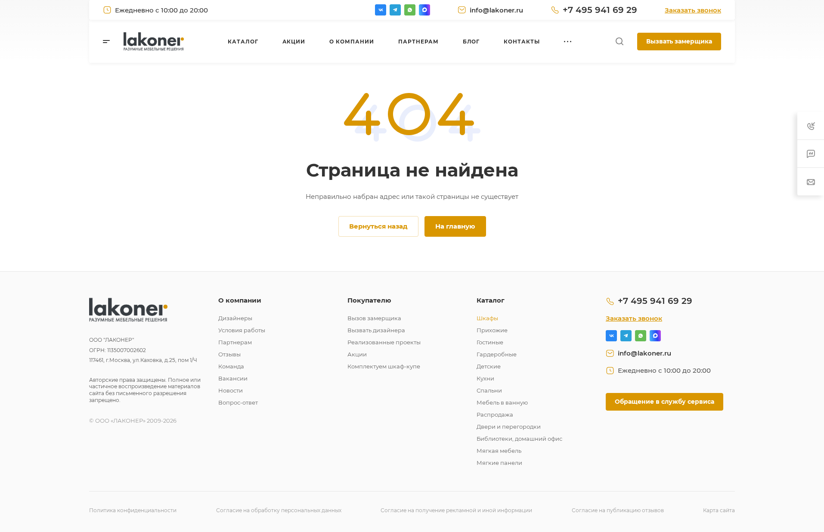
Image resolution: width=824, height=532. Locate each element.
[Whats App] (409, 9)
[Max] (424, 9)
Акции (357, 354)
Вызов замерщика (374, 318)
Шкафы (487, 318)
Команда (231, 366)
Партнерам (235, 342)
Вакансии (233, 378)
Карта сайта (719, 510)
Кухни (485, 378)
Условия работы (241, 330)
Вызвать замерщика (679, 41)
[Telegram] (395, 9)
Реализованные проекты (384, 342)
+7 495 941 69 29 (600, 10)
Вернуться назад (378, 226)
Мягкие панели (499, 462)
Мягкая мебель (499, 450)
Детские (489, 366)
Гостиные (490, 342)
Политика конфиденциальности (133, 510)
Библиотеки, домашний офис (519, 438)
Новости (230, 390)
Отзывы (229, 354)
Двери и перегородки (509, 426)
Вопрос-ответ (238, 402)
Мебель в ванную (502, 402)
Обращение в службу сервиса (664, 401)
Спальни (489, 390)
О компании (239, 300)
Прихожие (492, 330)
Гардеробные (497, 354)
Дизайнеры (235, 318)
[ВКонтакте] (380, 9)
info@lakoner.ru (496, 10)
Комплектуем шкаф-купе (383, 366)
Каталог (491, 300)
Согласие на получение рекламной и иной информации (456, 510)
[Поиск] (619, 41)
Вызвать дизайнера (376, 330)
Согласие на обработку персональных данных (278, 510)
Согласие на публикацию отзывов (618, 510)
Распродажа (495, 414)
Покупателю (369, 300)
